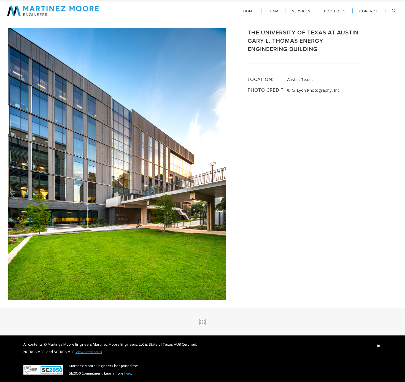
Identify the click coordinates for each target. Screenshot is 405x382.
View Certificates (88, 351)
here (127, 373)
